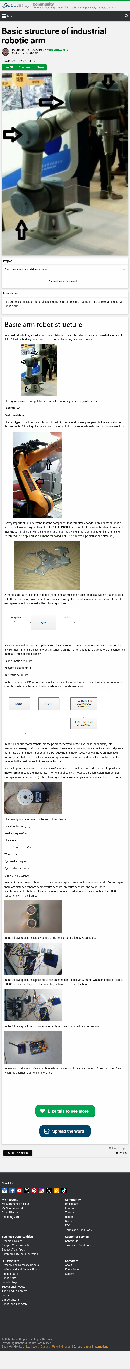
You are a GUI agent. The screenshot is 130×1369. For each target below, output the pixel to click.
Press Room (72, 1269)
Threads (49, 1190)
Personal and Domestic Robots (20, 1265)
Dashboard (71, 1203)
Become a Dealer (12, 1241)
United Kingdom (61, 1346)
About (68, 1265)
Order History (10, 1212)
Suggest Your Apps (13, 1249)
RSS (56, 1190)
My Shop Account (12, 1208)
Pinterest (34, 1190)
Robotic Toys (9, 1282)
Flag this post (120, 1148)
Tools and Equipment (14, 1291)
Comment (25, 67)
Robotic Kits (9, 1278)
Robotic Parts (10, 1273)
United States (31, 1346)
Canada (45, 1346)
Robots (69, 1217)
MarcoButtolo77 (57, 49)
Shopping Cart (10, 1217)
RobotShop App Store (15, 1304)
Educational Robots (13, 1286)
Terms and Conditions (78, 1230)
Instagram (41, 1190)
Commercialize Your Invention (20, 1254)
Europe (77, 1346)
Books (5, 1295)
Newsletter (4, 1190)
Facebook (12, 1190)
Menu (10, 16)
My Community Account (16, 1203)
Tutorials (70, 1212)
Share (40, 67)
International (101, 1346)
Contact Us (71, 1241)
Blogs (68, 1221)
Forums (69, 1208)
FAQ (67, 1225)
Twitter (26, 1190)
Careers (69, 1273)
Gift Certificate (10, 1299)
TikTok (64, 1190)
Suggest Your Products (15, 1245)
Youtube (19, 1190)
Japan (88, 1346)
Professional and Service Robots (21, 1269)
